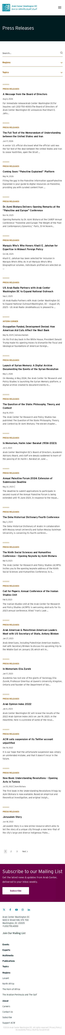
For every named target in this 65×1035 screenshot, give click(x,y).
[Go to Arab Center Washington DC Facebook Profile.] (10, 910)
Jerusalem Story (12, 817)
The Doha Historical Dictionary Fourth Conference (31, 517)
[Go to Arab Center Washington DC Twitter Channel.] (4, 910)
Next (24, 851)
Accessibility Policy (23, 1030)
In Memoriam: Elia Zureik (17, 668)
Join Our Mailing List (14, 933)
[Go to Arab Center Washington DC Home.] (19, 7)
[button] (59, 7)
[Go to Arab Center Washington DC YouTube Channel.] (16, 910)
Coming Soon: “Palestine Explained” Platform (28, 171)
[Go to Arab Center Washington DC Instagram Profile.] (22, 910)
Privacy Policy (55, 1027)
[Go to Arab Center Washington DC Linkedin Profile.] (29, 910)
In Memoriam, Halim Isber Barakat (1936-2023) (30, 443)
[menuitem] (4, 911)
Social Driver (44, 1030)
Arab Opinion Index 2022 (17, 704)
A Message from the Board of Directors (25, 94)
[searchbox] (32, 53)
